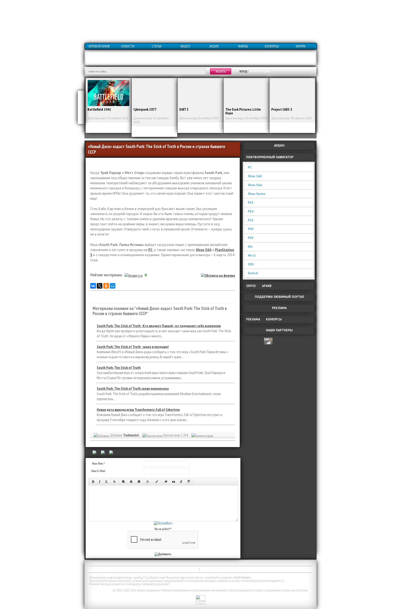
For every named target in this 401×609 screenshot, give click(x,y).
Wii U (251, 255)
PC (250, 167)
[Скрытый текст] (166, 481)
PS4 (250, 211)
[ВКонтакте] (93, 286)
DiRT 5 (183, 109)
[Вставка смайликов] (148, 481)
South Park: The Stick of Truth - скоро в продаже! (133, 346)
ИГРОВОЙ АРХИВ (99, 46)
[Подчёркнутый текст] (107, 481)
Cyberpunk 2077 (145, 109)
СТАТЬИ (157, 46)
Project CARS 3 (281, 109)
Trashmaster (131, 435)
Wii (250, 247)
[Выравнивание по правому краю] (139, 481)
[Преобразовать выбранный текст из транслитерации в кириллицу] (181, 481)
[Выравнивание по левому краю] (123, 481)
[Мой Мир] (112, 286)
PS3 (250, 202)
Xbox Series (256, 194)
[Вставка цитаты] (174, 481)
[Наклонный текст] (99, 481)
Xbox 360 (255, 176)
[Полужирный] (93, 481)
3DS (251, 264)
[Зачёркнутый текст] (114, 481)
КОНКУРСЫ (272, 46)
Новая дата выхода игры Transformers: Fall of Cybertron (138, 409)
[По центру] (131, 481)
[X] (99, 286)
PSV (250, 238)
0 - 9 (91, 54)
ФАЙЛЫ (243, 46)
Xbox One (255, 185)
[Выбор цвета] (157, 481)
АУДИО (214, 46)
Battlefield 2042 (99, 109)
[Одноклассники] (106, 286)
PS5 (250, 220)
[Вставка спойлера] (189, 481)
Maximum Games (100, 590)
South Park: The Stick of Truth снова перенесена (133, 388)
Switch (253, 273)
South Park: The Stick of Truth (119, 367)
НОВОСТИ (127, 46)
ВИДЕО (185, 46)
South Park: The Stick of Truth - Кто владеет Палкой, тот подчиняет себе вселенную (159, 325)
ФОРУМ (300, 46)
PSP (250, 229)
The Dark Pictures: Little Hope (243, 111)
